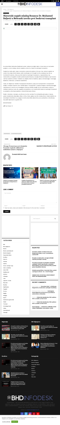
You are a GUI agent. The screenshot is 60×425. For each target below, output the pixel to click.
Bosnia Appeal (6, 253)
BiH (4, 244)
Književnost (6, 272)
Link (4, 278)
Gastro (5, 263)
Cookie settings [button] (6, 421)
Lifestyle (5, 276)
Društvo (5, 257)
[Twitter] (26, 414)
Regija (4, 293)
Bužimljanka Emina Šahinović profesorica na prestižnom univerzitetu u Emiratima (43, 292)
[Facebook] (22, 414)
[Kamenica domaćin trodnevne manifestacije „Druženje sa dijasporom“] (35, 336)
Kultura (5, 274)
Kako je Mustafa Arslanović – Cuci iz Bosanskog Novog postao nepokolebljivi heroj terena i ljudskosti (48, 345)
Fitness (5, 261)
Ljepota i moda (7, 280)
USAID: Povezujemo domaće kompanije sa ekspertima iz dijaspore (10, 182)
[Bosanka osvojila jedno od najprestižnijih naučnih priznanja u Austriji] (6, 336)
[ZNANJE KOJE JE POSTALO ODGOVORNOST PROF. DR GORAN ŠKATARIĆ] (6, 375)
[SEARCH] (55, 218)
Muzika (5, 284)
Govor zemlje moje (8, 265)
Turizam (5, 304)
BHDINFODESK (7, 133)
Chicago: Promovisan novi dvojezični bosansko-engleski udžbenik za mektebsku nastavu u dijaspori (15, 147)
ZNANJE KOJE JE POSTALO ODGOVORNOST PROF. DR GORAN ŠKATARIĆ (19, 374)
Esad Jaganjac (36, 306)
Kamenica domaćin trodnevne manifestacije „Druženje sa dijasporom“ (47, 336)
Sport (4, 297)
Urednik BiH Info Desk (9, 20)
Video (4, 308)
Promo (5, 291)
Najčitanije (6, 287)
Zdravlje (5, 312)
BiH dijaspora (6, 13)
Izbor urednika (7, 267)
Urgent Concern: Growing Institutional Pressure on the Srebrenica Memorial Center (18, 383)
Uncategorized (7, 306)
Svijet (4, 301)
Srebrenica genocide (8, 299)
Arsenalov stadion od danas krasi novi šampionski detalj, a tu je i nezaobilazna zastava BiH (42, 253)
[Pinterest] (34, 414)
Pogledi (5, 289)
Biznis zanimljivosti (8, 250)
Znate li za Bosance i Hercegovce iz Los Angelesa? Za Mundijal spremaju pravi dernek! (48, 182)
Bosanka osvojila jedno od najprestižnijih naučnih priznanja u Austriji (19, 336)
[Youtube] (38, 414)
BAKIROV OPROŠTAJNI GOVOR (47, 146)
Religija (5, 295)
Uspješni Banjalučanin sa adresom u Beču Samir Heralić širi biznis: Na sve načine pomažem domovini (29, 182)
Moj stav (5, 282)
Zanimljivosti (6, 310)
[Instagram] (30, 414)
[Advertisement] (30, 118)
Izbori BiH (5, 270)
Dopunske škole (7, 255)
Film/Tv (5, 259)
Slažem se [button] (14, 421)
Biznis (4, 248)
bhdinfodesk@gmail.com (33, 409)
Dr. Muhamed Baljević (16, 133)
